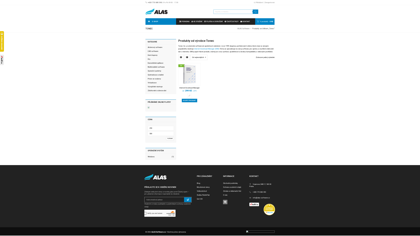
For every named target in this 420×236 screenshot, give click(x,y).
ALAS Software (243, 29)
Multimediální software (156, 67)
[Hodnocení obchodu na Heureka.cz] (270, 204)
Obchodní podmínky (230, 183)
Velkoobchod (202, 191)
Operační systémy (154, 71)
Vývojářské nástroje (155, 87)
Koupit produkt (189, 100)
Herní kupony (152, 55)
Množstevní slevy (203, 187)
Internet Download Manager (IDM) (206, 49)
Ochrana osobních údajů (232, 187)
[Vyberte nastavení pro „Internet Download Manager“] (189, 95)
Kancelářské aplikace (155, 63)
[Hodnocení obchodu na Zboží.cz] (2, 60)
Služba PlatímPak (203, 195)
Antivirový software (155, 47)
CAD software (153, 51)
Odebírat (187, 199)
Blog (198, 183)
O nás (225, 195)
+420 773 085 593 (155, 2)
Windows (151, 157)
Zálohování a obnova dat (157, 91)
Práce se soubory (154, 79)
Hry (149, 59)
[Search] (255, 12)
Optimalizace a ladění (156, 75)
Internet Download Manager (189, 88)
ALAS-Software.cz (158, 232)
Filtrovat (170, 138)
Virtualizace (152, 83)
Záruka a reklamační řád (232, 191)
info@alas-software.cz (261, 198)
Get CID (200, 199)
